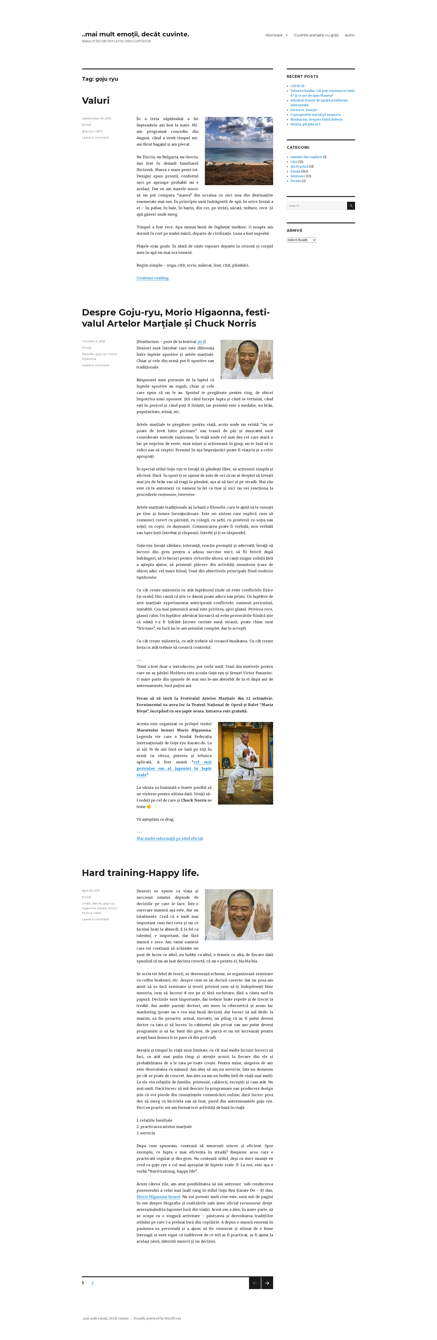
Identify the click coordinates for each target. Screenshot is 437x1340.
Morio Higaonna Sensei (158, 1196)
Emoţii (86, 124)
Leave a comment (95, 137)
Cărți (293, 162)
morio (112, 908)
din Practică (299, 167)
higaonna (89, 908)
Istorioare (274, 35)
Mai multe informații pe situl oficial (170, 838)
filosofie (88, 354)
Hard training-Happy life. (140, 872)
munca (87, 913)
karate (102, 908)
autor (350, 35)
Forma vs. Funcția (303, 110)
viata (97, 913)
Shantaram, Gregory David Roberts (316, 119)
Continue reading (153, 278)
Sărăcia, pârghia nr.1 (305, 124)
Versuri (295, 181)
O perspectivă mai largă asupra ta (315, 115)
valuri (99, 131)
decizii (97, 903)
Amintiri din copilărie (306, 157)
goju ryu (88, 131)
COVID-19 (297, 86)
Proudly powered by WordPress (157, 1318)
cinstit (86, 903)
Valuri (96, 100)
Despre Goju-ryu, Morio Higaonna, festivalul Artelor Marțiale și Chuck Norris (176, 318)
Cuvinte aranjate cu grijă (316, 35)
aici (200, 341)
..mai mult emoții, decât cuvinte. (135, 34)
